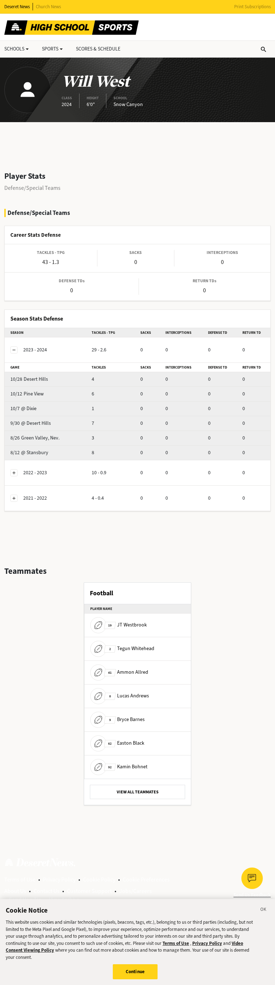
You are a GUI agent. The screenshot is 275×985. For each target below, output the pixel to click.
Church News (48, 7)
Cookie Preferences (146, 879)
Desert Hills (29, 379)
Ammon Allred (128, 672)
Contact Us (46, 891)
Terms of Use (19, 879)
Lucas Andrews (129, 695)
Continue (135, 972)
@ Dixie (23, 408)
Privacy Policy (59, 879)
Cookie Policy (99, 879)
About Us (15, 891)
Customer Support (89, 891)
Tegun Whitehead (131, 648)
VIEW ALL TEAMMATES (138, 792)
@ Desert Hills (30, 423)
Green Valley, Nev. (34, 437)
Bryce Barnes (127, 719)
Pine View (27, 393)
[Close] (263, 910)
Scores (98, 48)
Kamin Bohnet (128, 766)
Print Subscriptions (252, 7)
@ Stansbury (29, 452)
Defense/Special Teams (32, 188)
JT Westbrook (127, 624)
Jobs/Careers (135, 891)
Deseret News (17, 7)
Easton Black (126, 743)
